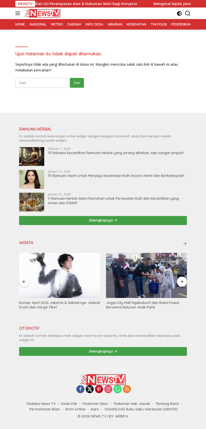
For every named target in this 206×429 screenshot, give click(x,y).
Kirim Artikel (75, 409)
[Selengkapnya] (185, 243)
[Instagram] (108, 389)
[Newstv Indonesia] (41, 13)
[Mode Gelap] (179, 13)
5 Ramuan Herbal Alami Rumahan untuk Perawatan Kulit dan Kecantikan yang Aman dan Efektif (113, 200)
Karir (95, 409)
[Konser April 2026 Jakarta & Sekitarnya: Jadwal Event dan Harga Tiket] (59, 275)
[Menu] (18, 13)
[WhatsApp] (118, 389)
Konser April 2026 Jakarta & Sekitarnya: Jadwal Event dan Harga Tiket (59, 304)
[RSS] (127, 389)
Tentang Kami (167, 403)
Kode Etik (69, 403)
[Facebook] (80, 389)
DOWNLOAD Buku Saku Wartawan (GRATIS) (141, 409)
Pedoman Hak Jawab (132, 403)
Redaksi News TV (41, 403)
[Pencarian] (188, 13)
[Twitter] (90, 389)
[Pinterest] (99, 389)
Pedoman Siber (95, 403)
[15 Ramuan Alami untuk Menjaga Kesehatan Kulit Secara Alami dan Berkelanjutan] (31, 179)
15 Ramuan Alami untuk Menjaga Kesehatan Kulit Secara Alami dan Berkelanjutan (116, 175)
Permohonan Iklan (44, 409)
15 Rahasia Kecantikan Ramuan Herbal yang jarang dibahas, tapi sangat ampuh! (116, 153)
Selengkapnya (101, 220)
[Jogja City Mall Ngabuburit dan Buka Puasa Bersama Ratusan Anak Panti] (146, 275)
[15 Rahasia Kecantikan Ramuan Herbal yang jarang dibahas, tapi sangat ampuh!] (31, 156)
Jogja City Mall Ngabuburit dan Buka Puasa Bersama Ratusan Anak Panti (142, 304)
